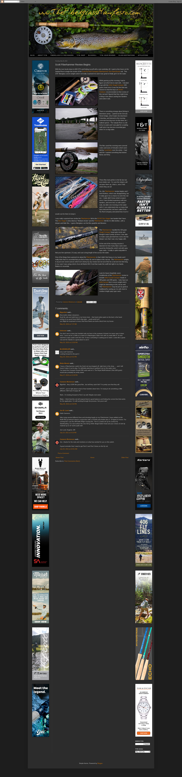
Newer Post (59, 457)
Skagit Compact (104, 232)
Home (92, 457)
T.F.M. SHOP (81, 55)
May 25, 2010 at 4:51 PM (68, 357)
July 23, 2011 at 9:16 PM (68, 432)
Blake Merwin (65, 363)
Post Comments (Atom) (72, 461)
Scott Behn (108, 150)
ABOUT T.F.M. (42, 55)
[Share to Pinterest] (95, 302)
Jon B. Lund (64, 410)
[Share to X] (91, 302)
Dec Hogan (62, 221)
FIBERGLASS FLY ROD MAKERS (62, 55)
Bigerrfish (63, 312)
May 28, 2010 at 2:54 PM (68, 404)
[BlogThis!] (89, 302)
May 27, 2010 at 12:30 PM (69, 375)
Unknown (63, 330)
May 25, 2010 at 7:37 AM (68, 324)
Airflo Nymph (103, 282)
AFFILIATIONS (143, 55)
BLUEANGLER (65, 349)
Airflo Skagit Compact (116, 85)
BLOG (32, 55)
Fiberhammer (109, 191)
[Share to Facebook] (93, 302)
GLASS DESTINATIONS (126, 55)
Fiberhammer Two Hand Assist (109, 71)
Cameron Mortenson (67, 382)
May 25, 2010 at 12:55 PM (69, 342)
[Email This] (87, 302)
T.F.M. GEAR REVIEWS (107, 55)
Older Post (124, 457)
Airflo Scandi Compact (112, 278)
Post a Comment (63, 453)
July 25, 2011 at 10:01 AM (68, 449)
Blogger (99, 763)
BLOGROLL (92, 55)
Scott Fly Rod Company (90, 71)
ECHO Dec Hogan (103, 218)
